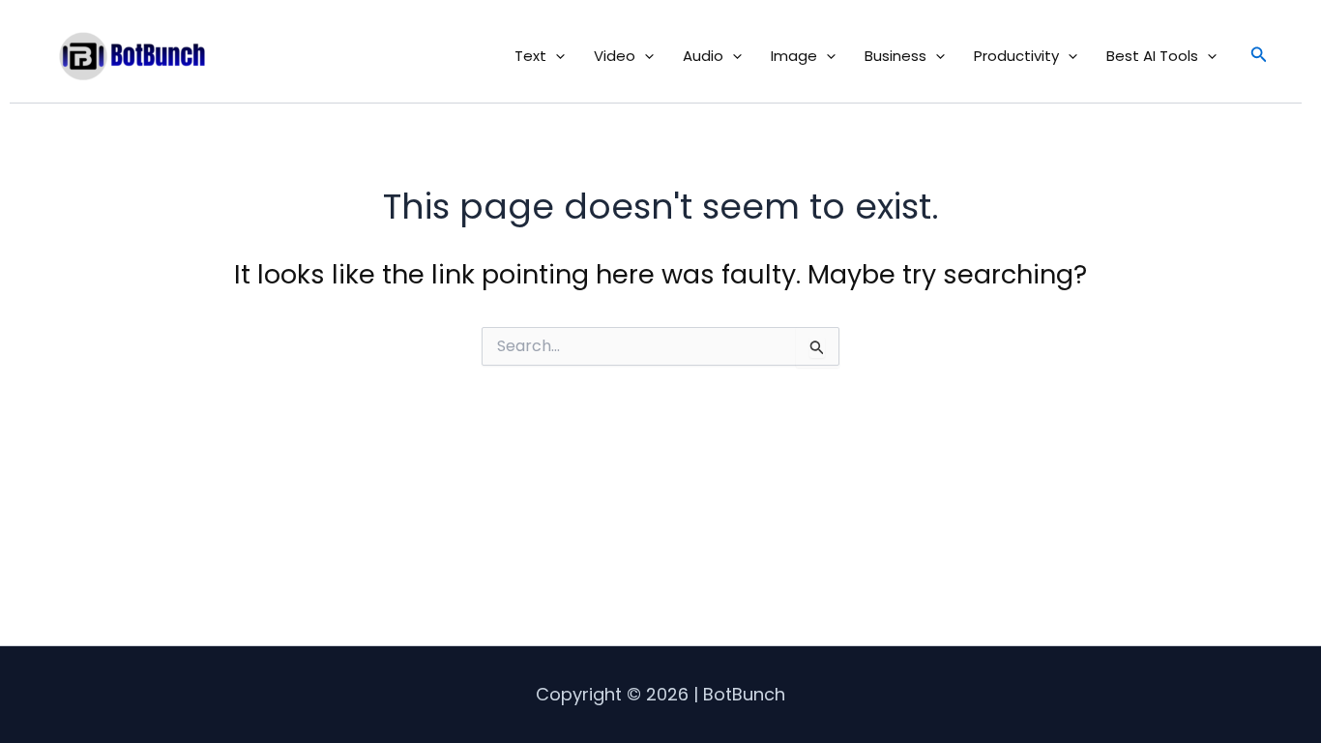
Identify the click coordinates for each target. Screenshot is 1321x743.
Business (895, 55)
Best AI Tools (1152, 55)
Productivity (1016, 55)
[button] (555, 56)
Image (794, 55)
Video (614, 55)
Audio (703, 55)
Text (530, 55)
